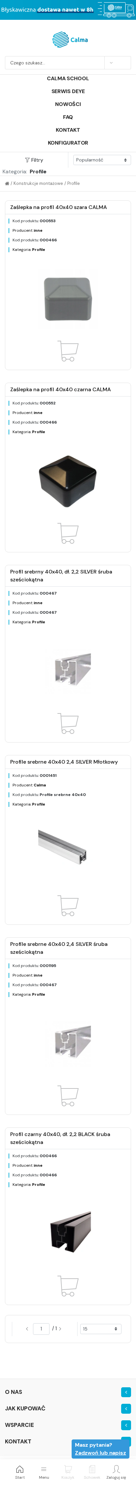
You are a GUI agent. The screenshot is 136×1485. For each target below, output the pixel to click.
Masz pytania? (100, 1448)
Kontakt (68, 129)
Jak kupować (25, 1408)
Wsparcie (19, 1425)
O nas (13, 1392)
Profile (73, 183)
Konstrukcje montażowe (38, 183)
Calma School (68, 78)
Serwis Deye (68, 91)
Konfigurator (68, 142)
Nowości (68, 104)
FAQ (68, 117)
